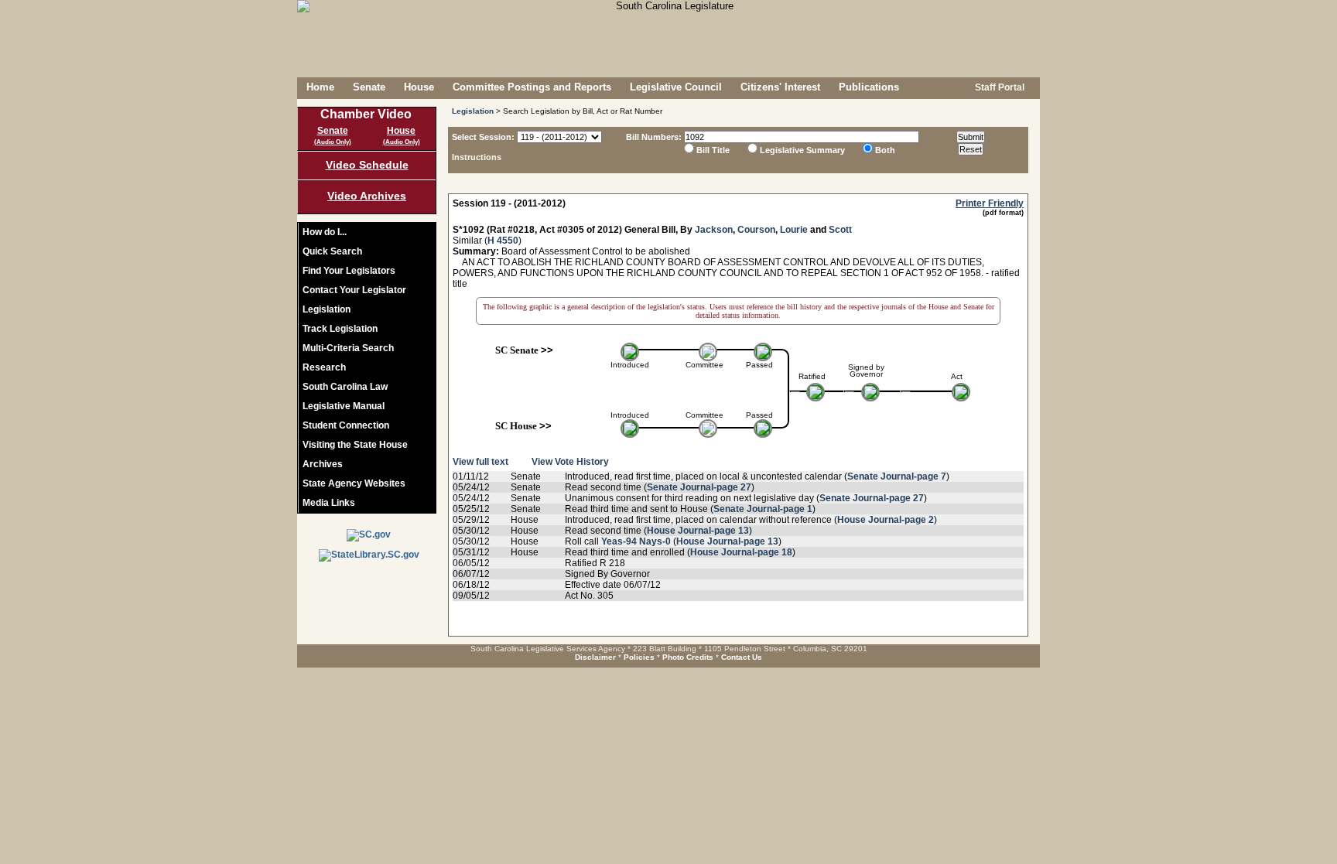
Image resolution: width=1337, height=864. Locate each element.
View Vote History (570, 461)
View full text (480, 461)
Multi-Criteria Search (348, 348)
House (419, 87)
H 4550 (502, 240)
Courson (756, 229)
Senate (369, 87)
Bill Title (713, 150)
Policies (639, 657)
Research (324, 367)
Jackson (714, 229)
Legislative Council (676, 87)
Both (885, 150)
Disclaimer (595, 657)
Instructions (476, 157)
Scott (840, 229)
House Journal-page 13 (698, 530)
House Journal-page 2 (885, 519)
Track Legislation (340, 328)
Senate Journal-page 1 (762, 509)
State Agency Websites (354, 483)
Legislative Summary (802, 150)
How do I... (325, 232)
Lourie (794, 229)
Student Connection (346, 425)
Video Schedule (367, 165)
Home (320, 87)
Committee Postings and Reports (532, 87)
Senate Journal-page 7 (896, 476)
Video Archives (366, 196)
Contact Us (741, 657)
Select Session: (483, 137)
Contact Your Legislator (354, 290)
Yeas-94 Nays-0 (636, 541)
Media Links (329, 502)
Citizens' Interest (780, 87)
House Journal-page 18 (741, 552)
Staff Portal (998, 87)
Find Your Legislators (349, 270)
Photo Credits (687, 657)
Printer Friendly (990, 203)
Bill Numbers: (654, 137)
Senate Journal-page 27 (699, 487)
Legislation (326, 309)
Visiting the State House (355, 444)
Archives (323, 464)
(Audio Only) (332, 141)
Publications (869, 87)
